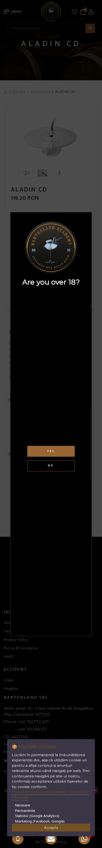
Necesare (22, 805)
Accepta (51, 827)
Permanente (25, 810)
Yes (51, 451)
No (51, 465)
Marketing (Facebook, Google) (40, 821)
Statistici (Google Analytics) (37, 815)
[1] (84, 838)
